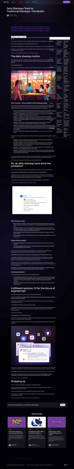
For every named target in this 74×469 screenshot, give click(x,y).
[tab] (13, 37)
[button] (13, 2)
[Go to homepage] (6, 2)
